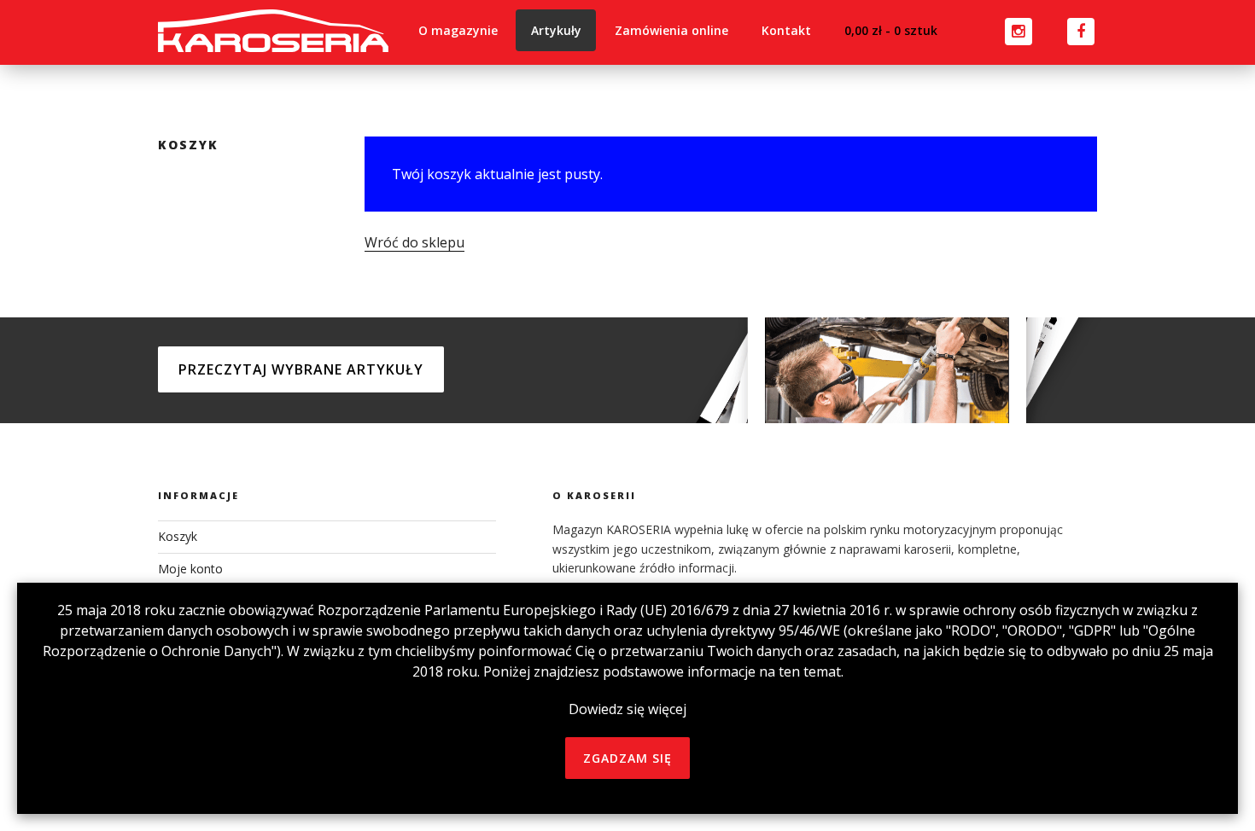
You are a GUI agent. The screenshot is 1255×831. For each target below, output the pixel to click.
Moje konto (190, 569)
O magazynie (458, 30)
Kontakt (786, 30)
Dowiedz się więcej (627, 709)
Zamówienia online (671, 30)
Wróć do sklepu (414, 242)
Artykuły (556, 30)
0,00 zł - (890, 30)
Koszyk (177, 536)
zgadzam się (627, 758)
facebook (1066, 27)
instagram (1000, 27)
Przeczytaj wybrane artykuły (300, 369)
